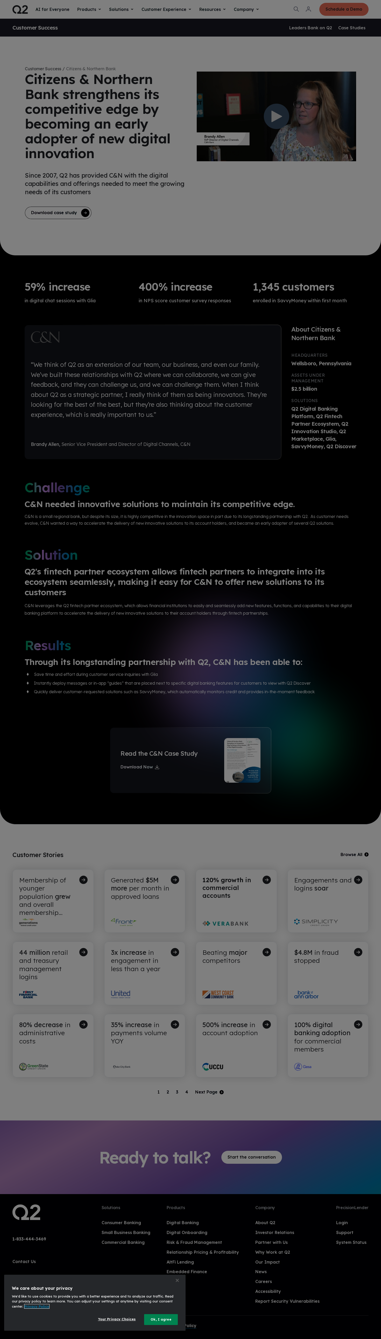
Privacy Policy (36, 1306)
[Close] (177, 1280)
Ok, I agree (161, 1319)
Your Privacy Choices (117, 1319)
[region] (95, 1303)
